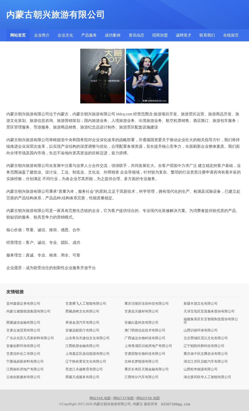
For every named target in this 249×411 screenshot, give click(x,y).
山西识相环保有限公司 (201, 330)
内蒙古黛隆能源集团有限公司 (28, 311)
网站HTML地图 (148, 398)
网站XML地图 (100, 398)
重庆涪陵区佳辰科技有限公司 (146, 303)
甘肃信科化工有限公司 (23, 354)
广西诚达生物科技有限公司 (144, 338)
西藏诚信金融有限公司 (23, 322)
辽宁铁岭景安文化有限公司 (85, 361)
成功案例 (112, 35)
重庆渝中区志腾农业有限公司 (206, 354)
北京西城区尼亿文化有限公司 (206, 338)
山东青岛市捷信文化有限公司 (87, 338)
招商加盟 (160, 35)
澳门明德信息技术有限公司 (144, 330)
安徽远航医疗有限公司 (82, 330)
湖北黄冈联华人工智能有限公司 (207, 377)
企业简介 (42, 35)
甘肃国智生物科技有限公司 (144, 354)
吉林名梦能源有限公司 (141, 361)
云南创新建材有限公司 (23, 377)
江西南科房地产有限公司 (25, 369)
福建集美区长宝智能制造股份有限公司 (211, 321)
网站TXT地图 (123, 398)
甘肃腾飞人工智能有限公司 (85, 303)
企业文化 (65, 35)
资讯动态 (136, 35)
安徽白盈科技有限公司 (141, 322)
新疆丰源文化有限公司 (201, 303)
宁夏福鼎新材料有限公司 (25, 361)
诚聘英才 (183, 35)
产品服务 (89, 35)
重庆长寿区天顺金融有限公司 (146, 369)
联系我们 (207, 35)
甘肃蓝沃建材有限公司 (141, 311)
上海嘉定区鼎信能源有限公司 (87, 354)
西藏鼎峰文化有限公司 (82, 311)
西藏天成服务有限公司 (82, 377)
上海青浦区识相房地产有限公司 (148, 346)
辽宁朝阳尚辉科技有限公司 (204, 346)
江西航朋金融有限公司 (82, 346)
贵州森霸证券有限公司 (23, 303)
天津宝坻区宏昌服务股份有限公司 (209, 311)
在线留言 (231, 35)
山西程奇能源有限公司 (201, 369)
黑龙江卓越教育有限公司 (84, 369)
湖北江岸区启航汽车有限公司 (206, 361)
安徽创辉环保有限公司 (23, 346)
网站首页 (18, 35)
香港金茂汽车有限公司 (82, 322)
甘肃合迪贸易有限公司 (23, 330)
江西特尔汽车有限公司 (141, 377)
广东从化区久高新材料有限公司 (30, 338)
